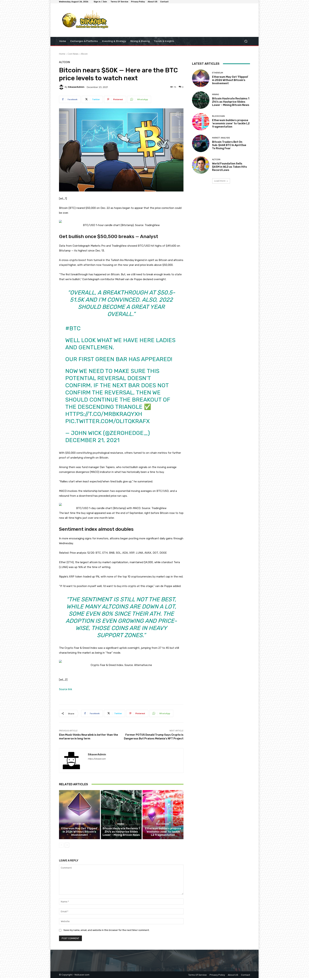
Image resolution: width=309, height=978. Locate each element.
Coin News (73, 53)
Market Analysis (221, 138)
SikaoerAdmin (76, 87)
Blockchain (162, 824)
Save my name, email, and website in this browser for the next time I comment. (106, 930)
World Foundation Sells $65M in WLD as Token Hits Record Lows (229, 167)
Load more (219, 180)
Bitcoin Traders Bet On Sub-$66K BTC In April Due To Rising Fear (229, 145)
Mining (120, 824)
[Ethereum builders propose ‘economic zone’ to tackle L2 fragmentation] (163, 814)
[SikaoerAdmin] (62, 87)
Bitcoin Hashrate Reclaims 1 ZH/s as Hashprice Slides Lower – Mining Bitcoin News (121, 831)
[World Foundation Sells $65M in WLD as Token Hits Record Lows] (200, 165)
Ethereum (78, 824)
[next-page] (67, 845)
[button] (246, 41)
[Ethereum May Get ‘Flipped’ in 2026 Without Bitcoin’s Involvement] (79, 814)
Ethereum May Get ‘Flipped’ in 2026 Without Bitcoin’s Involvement (79, 831)
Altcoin (84, 53)
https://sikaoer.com (97, 759)
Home (62, 53)
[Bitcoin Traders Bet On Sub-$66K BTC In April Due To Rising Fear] (200, 143)
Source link (65, 689)
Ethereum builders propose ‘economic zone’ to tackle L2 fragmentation (163, 831)
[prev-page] (61, 845)
